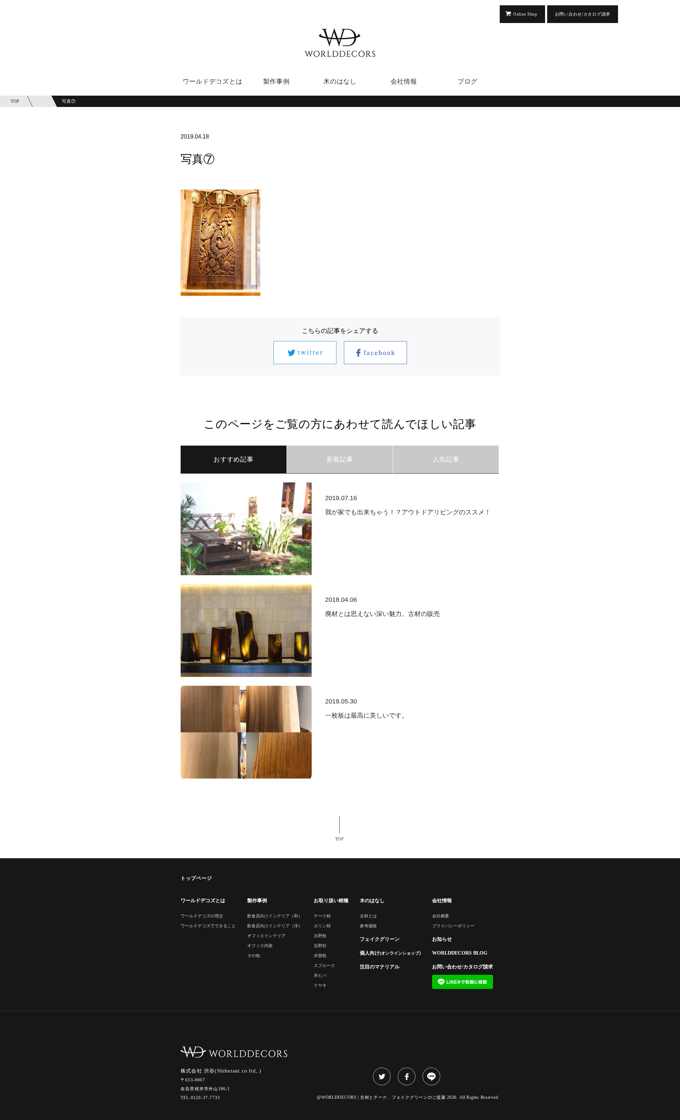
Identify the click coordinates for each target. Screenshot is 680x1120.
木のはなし (340, 81)
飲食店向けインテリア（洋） (274, 926)
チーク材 (322, 916)
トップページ (196, 878)
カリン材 (322, 926)
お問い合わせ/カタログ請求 (582, 14)
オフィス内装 (260, 946)
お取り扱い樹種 (331, 900)
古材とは (368, 916)
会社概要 (440, 916)
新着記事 (340, 459)
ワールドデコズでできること (208, 926)
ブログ (467, 81)
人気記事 (446, 459)
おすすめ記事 (233, 459)
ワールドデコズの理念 (202, 916)
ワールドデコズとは (212, 81)
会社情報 (404, 81)
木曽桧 (320, 956)
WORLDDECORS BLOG (459, 953)
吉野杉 (320, 946)
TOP (339, 839)
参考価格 (368, 926)
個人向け (390, 953)
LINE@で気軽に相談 (462, 982)
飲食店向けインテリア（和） (274, 916)
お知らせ (442, 939)
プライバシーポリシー (453, 926)
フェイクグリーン (380, 939)
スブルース (324, 965)
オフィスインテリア (266, 936)
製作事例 (276, 81)
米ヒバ (320, 975)
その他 (253, 956)
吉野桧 (320, 936)
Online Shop (525, 14)
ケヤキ (320, 985)
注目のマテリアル (380, 967)
